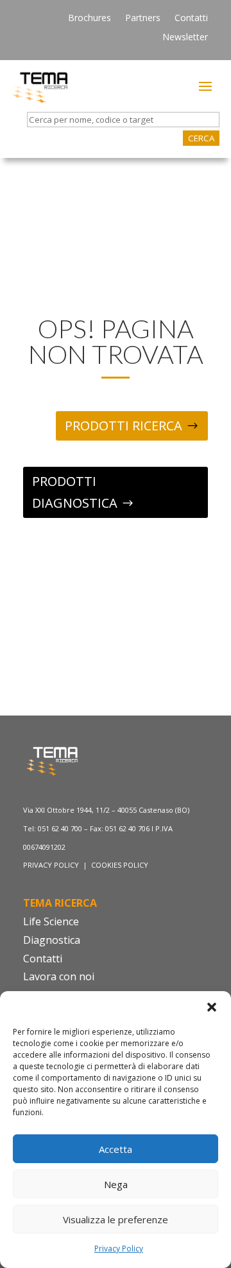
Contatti (191, 18)
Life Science (51, 921)
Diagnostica (51, 940)
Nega (116, 1184)
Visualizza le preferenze (115, 1219)
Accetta (115, 1149)
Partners (142, 18)
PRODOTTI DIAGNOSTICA (74, 492)
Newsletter (185, 38)
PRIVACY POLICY (52, 865)
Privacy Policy (118, 1248)
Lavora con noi (58, 976)
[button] (211, 1007)
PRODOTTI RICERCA (123, 425)
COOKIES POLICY (119, 865)
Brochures (89, 18)
